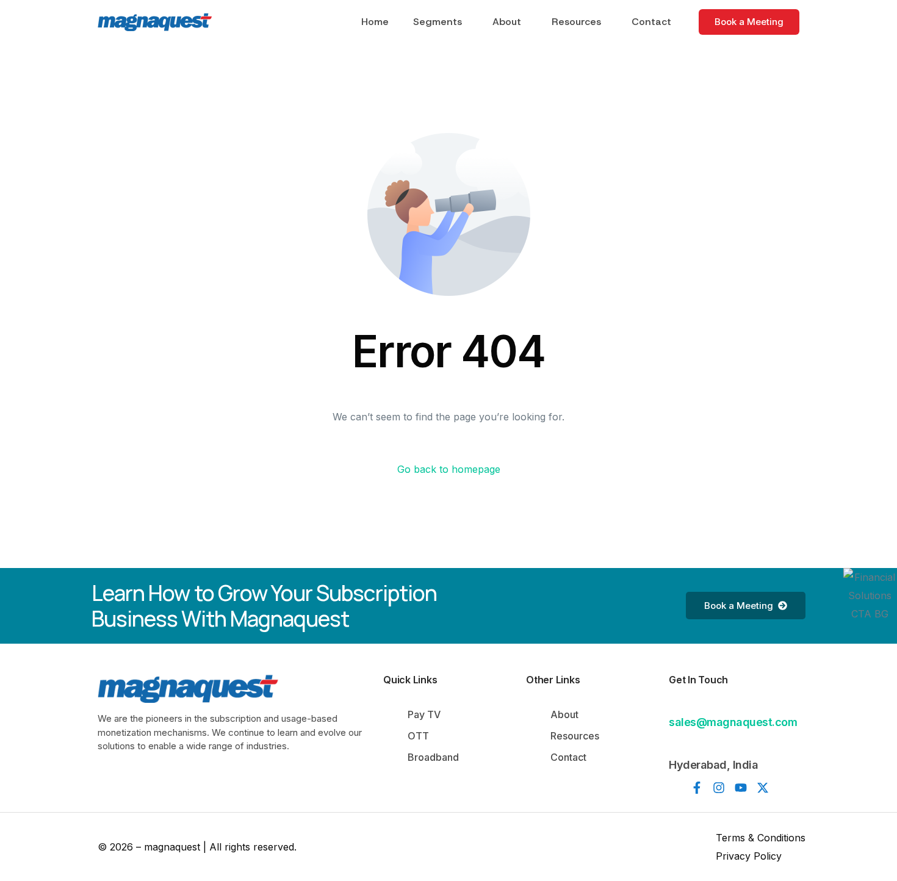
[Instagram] (719, 788)
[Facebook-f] (697, 788)
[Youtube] (741, 788)
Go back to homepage (448, 469)
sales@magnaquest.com (733, 722)
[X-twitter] (763, 788)
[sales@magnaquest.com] (676, 703)
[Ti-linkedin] (675, 788)
